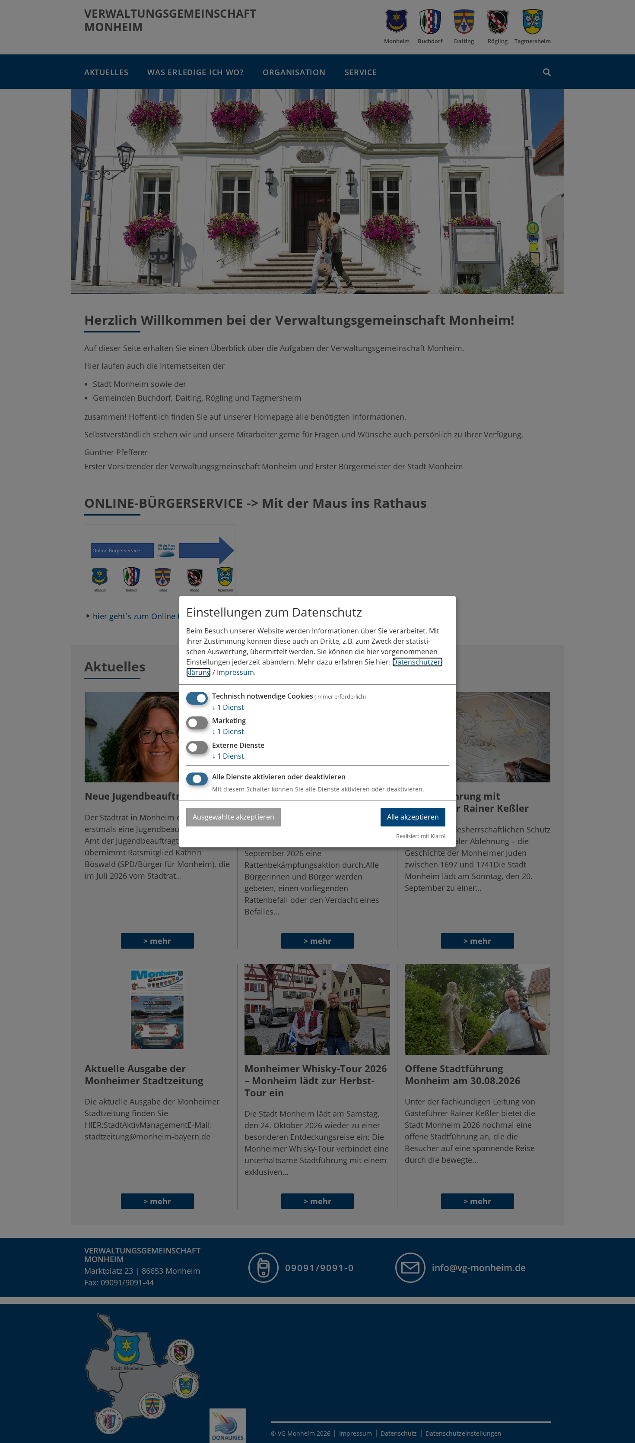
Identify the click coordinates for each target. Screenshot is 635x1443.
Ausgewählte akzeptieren (233, 817)
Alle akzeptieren (413, 817)
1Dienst (228, 707)
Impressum (235, 672)
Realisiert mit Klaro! (420, 836)
